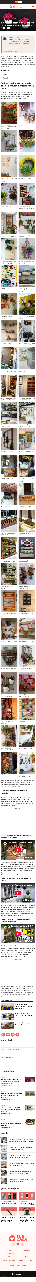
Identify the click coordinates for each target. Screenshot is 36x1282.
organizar (9, 1253)
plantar (26, 1253)
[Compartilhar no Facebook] (13, 1035)
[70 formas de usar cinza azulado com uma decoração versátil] (4, 1181)
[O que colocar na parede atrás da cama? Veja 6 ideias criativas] (4, 1156)
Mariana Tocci (14, 37)
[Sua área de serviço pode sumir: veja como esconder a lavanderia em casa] (4, 1140)
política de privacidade (26, 1260)
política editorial (14, 1265)
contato (23, 1265)
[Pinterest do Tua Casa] (22, 1244)
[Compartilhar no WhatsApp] (3, 1035)
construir (26, 1251)
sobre (5, 1260)
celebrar (27, 1256)
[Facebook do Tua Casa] (18, 1244)
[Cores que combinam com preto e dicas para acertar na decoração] (4, 1173)
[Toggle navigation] (33, 6)
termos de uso (13, 1260)
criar (9, 1256)
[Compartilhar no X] (17, 1035)
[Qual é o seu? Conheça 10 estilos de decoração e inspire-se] (4, 1148)
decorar (9, 1251)
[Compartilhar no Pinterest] (8, 1035)
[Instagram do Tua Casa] (13, 1244)
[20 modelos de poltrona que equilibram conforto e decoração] (4, 1164)
